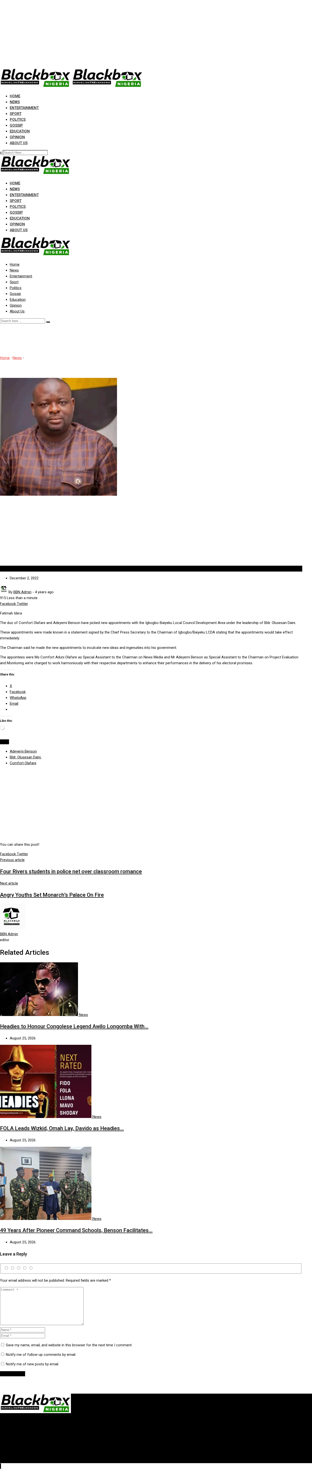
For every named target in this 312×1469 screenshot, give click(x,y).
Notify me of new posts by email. (32, 1364)
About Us (19, 143)
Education (20, 131)
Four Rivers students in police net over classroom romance (71, 871)
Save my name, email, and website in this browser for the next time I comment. (69, 1345)
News (15, 102)
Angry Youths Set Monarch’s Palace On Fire (52, 895)
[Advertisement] (146, 34)
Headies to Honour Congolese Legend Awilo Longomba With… (74, 1026)
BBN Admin (9, 934)
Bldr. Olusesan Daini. (25, 757)
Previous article (12, 860)
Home (15, 96)
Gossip (16, 125)
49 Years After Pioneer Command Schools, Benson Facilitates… (76, 1230)
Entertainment (24, 108)
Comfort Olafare (23, 763)
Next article (9, 883)
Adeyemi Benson (23, 751)
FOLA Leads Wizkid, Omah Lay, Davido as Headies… (62, 1128)
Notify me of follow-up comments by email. (41, 1354)
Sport (15, 113)
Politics (18, 119)
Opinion (17, 137)
